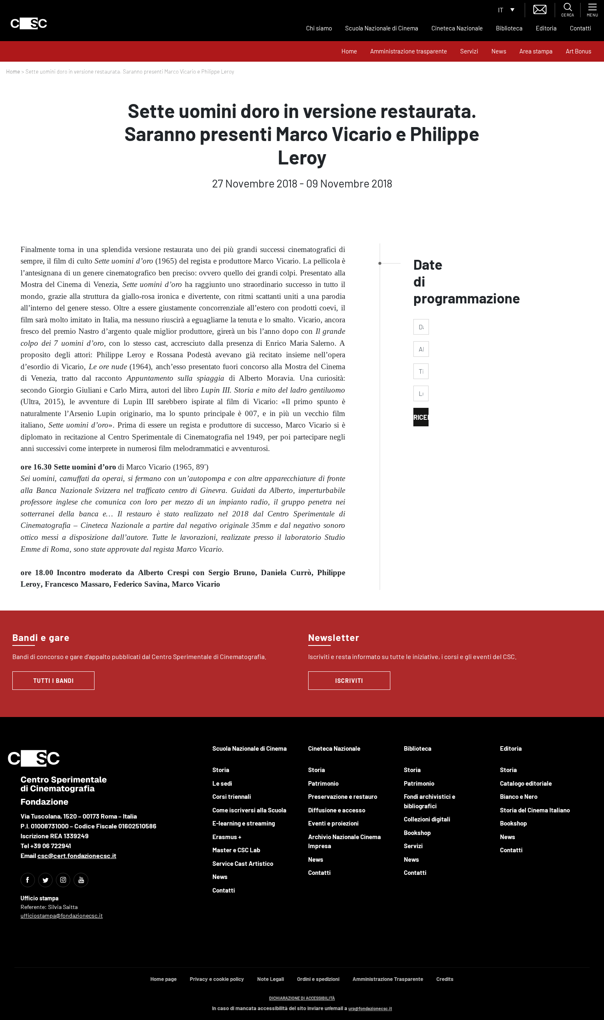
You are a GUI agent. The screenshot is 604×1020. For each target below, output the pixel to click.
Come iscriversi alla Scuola (249, 810)
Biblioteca (509, 28)
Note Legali (270, 979)
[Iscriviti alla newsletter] (540, 8)
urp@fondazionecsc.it (370, 1008)
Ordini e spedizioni (318, 979)
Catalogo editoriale (526, 783)
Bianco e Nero (518, 796)
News (498, 51)
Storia (220, 769)
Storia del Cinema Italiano (535, 810)
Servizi (469, 51)
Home (349, 51)
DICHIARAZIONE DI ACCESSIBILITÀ (302, 998)
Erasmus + (226, 836)
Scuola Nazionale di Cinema (381, 28)
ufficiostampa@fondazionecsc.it (62, 915)
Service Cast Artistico (242, 863)
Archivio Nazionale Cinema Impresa (344, 841)
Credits (445, 979)
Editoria (546, 28)
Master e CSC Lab (236, 849)
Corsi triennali (231, 796)
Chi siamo (319, 28)
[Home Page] (28, 23)
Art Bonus (578, 51)
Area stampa (536, 51)
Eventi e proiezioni (333, 823)
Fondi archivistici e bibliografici (429, 801)
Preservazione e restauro (342, 796)
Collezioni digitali (427, 819)
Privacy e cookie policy (217, 979)
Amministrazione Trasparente (388, 979)
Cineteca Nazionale (457, 28)
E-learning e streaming (243, 823)
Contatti (580, 28)
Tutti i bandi (53, 680)
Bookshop (417, 832)
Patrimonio (323, 783)
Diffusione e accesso (336, 810)
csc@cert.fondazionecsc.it (76, 855)
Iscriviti (349, 680)
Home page (163, 979)
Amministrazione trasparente (408, 51)
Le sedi (222, 783)
